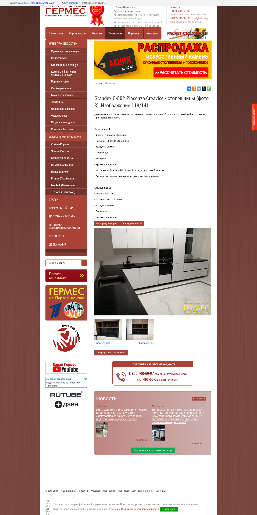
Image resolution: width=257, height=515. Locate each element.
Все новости (198, 398)
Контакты (152, 33)
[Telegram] (199, 89)
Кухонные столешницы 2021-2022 (36, 3)
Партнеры (134, 33)
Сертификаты (77, 33)
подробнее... (142, 440)
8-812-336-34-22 (180, 18)
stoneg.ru (73, 3)
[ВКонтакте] (189, 89)
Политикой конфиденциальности (140, 508)
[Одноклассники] (194, 89)
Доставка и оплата (142, 490)
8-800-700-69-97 (180, 11)
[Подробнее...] (66, 304)
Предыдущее (108, 223)
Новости (106, 398)
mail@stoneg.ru (201, 18)
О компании (56, 33)
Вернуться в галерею (111, 352)
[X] (204, 89)
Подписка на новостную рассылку (152, 450)
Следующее (130, 223)
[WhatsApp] (209, 89)
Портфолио (115, 33)
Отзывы (97, 33)
